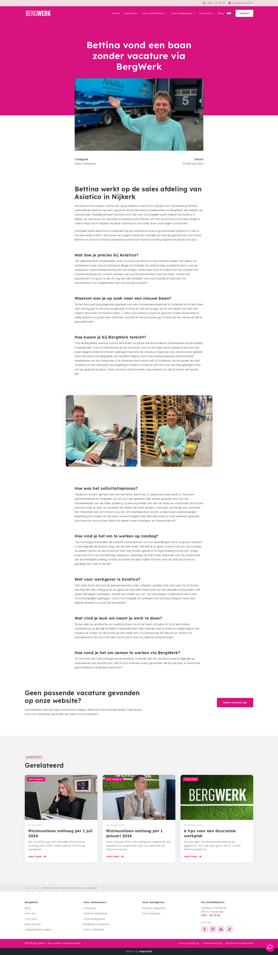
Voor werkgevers (181, 13)
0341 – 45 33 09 (210, 915)
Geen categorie (85, 163)
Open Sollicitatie (93, 929)
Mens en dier (33, 924)
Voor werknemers (152, 13)
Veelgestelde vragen (38, 929)
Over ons (205, 13)
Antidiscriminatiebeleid (239, 943)
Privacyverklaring (188, 943)
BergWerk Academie (96, 924)
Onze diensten (151, 913)
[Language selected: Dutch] (229, 13)
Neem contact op (235, 702)
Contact (244, 13)
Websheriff (145, 951)
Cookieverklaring (212, 943)
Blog (220, 13)
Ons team (31, 919)
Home (116, 13)
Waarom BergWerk (95, 913)
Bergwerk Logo (38, 13)
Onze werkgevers (94, 919)
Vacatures (130, 13)
